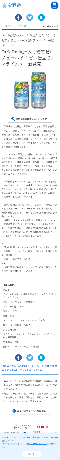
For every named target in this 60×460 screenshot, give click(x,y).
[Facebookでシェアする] (18, 19)
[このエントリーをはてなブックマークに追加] (41, 19)
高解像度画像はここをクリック (31, 118)
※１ (32, 126)
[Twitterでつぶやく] (29, 19)
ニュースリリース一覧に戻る (31, 411)
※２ (23, 130)
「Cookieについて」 (38, 444)
